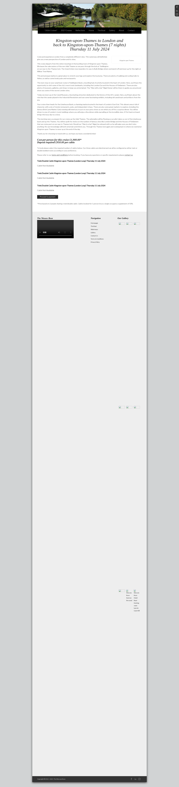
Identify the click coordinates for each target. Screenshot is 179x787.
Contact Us (94, 236)
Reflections (80, 30)
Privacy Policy (95, 242)
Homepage (94, 223)
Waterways (94, 229)
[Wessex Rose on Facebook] (131, 780)
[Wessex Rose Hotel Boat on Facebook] (176, 8)
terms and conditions (60, 155)
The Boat (101, 30)
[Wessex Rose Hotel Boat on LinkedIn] (176, 11)
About (121, 30)
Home (91, 30)
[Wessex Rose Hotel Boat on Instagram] (176, 15)
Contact (131, 30)
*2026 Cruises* (51, 30)
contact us (129, 155)
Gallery (112, 30)
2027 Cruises (66, 30)
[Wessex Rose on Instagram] (139, 780)
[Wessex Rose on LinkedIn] (135, 780)
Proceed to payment (47, 197)
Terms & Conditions (97, 239)
